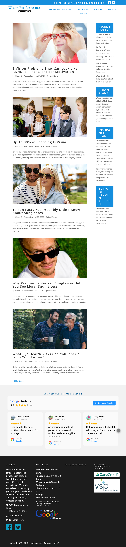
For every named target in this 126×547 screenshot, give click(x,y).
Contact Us (82, 13)
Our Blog (112, 9)
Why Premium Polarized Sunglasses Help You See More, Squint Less (48, 285)
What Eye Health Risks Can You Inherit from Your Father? (46, 355)
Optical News (52, 76)
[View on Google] (13, 417)
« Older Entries (18, 381)
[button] (7, 430)
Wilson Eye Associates (24, 76)
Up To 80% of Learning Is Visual (40, 142)
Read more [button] (54, 436)
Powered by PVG (51, 543)
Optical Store (83, 9)
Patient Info (98, 9)
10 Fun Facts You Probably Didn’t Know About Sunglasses (46, 211)
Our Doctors (54, 9)
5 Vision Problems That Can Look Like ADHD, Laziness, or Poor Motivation (45, 70)
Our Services (67, 9)
